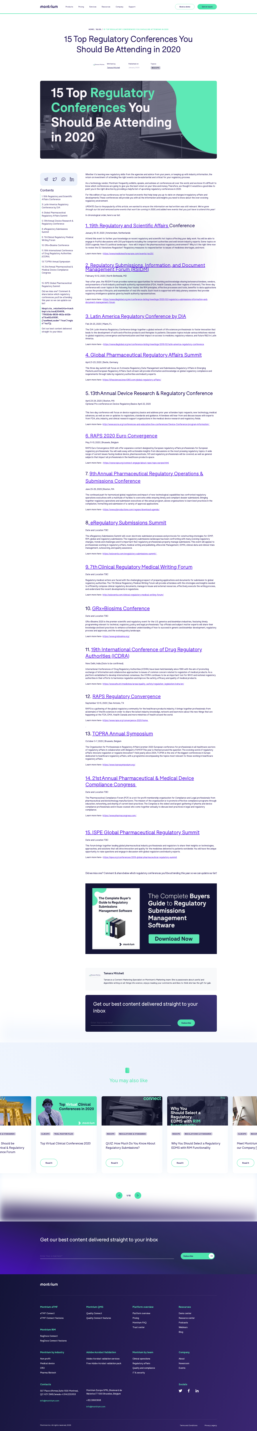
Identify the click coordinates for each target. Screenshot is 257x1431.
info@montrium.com (49, 1400)
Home (91, 29)
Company (119, 7)
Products (69, 7)
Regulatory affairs (141, 1363)
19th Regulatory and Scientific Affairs (129, 225)
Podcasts (183, 1322)
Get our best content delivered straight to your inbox (57, 330)
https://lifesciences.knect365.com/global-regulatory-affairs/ (132, 379)
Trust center (139, 1327)
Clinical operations (141, 1358)
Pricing (81, 7)
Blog (98, 29)
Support (132, 7)
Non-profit (45, 1358)
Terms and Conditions (188, 1425)
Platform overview (141, 1313)
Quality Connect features (98, 1318)
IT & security (139, 1372)
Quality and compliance (144, 1368)
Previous (119, 1195)
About (182, 1358)
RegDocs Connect (49, 1336)
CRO (42, 1368)
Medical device (47, 1363)
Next (138, 1195)
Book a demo (184, 7)
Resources (106, 7)
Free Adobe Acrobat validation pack (103, 1363)
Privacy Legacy (211, 1425)
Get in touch (207, 7)
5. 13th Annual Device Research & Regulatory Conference (57, 222)
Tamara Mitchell (113, 67)
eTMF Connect (47, 1313)
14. (88, 778)
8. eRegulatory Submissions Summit (55, 230)
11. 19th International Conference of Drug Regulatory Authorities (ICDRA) (57, 253)
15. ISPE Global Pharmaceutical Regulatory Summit (57, 284)
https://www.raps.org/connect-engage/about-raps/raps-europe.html (136, 462)
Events (182, 1368)
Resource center (187, 1318)
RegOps (155, 68)
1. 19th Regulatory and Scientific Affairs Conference (57, 198)
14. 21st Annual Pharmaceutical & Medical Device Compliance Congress (57, 269)
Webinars (183, 1327)
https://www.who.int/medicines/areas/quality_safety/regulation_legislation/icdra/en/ (143, 683)
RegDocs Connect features (53, 1340)
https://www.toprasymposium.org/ (119, 764)
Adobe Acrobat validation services (103, 1358)
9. (87, 567)
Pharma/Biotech (48, 1372)
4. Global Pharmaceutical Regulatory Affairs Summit (54, 214)
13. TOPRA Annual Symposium (56, 261)
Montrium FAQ (140, 1322)
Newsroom (184, 1363)
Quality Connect (94, 1313)
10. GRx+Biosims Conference (55, 245)
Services (92, 7)
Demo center (185, 1313)
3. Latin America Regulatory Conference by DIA (55, 206)
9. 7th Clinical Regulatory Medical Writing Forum (57, 238)
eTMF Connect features (52, 1318)
